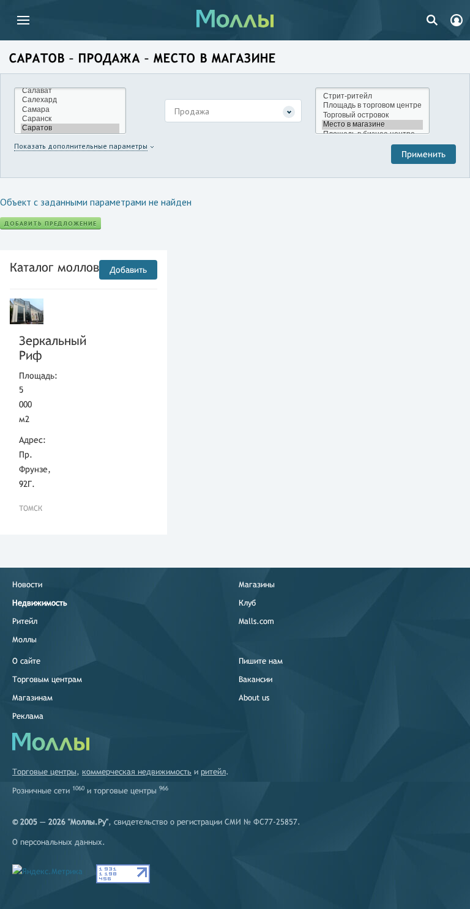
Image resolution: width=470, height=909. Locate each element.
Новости (27, 584)
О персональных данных (57, 842)
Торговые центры (44, 771)
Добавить (128, 270)
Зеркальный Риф (26, 347)
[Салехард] (70, 100)
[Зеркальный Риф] (26, 311)
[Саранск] (70, 119)
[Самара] (70, 109)
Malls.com (256, 621)
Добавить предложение (50, 224)
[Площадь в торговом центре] (372, 105)
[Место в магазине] (372, 124)
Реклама (27, 716)
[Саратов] (70, 128)
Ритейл (24, 621)
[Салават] (70, 90)
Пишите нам (261, 661)
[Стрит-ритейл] (372, 96)
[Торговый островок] (372, 115)
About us (254, 697)
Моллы (24, 639)
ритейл (213, 771)
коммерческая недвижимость (137, 771)
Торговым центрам (47, 679)
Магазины (257, 584)
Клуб (247, 602)
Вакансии (255, 679)
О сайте (26, 661)
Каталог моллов (54, 267)
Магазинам (32, 697)
